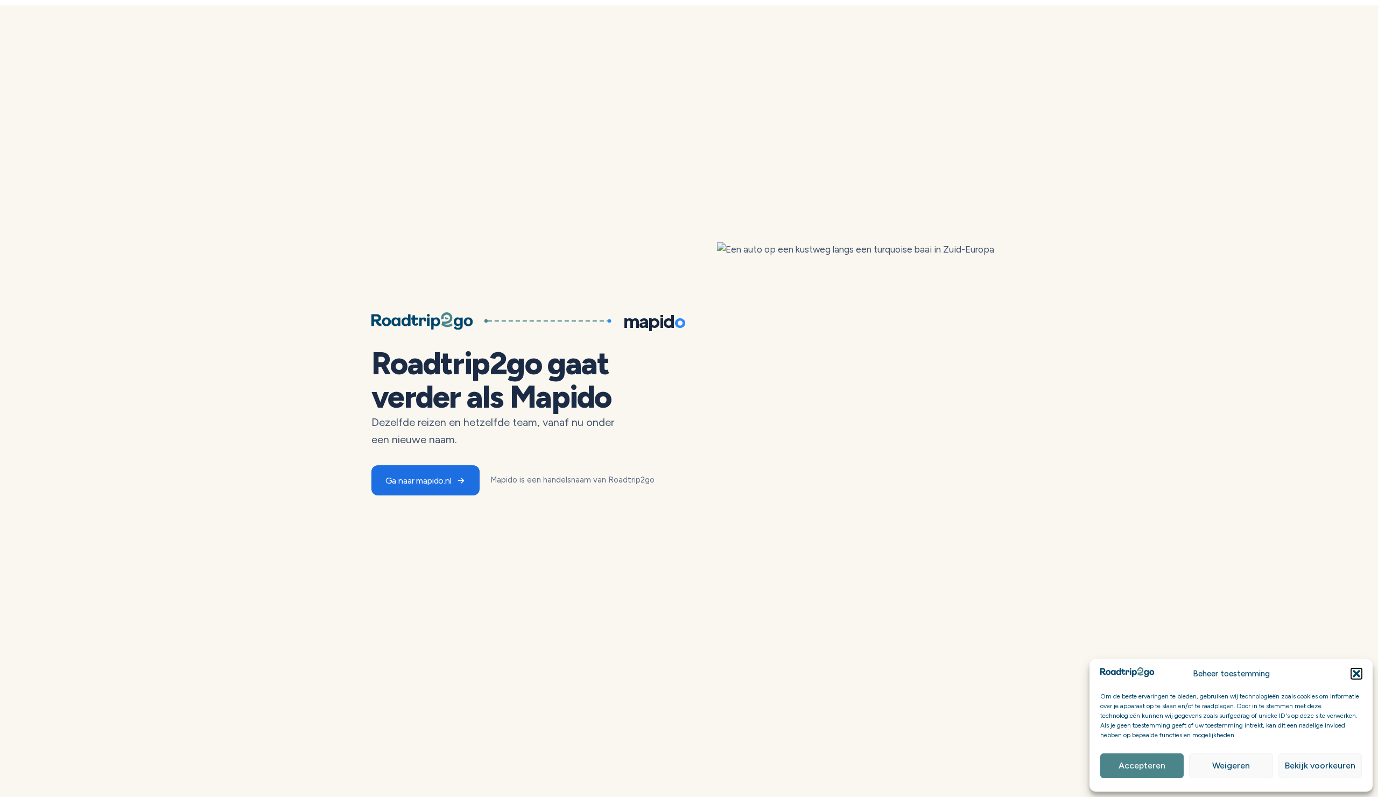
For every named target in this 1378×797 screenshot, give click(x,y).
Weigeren (1231, 765)
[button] (1356, 673)
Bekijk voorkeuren (1320, 765)
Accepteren (1142, 765)
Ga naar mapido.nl (418, 480)
